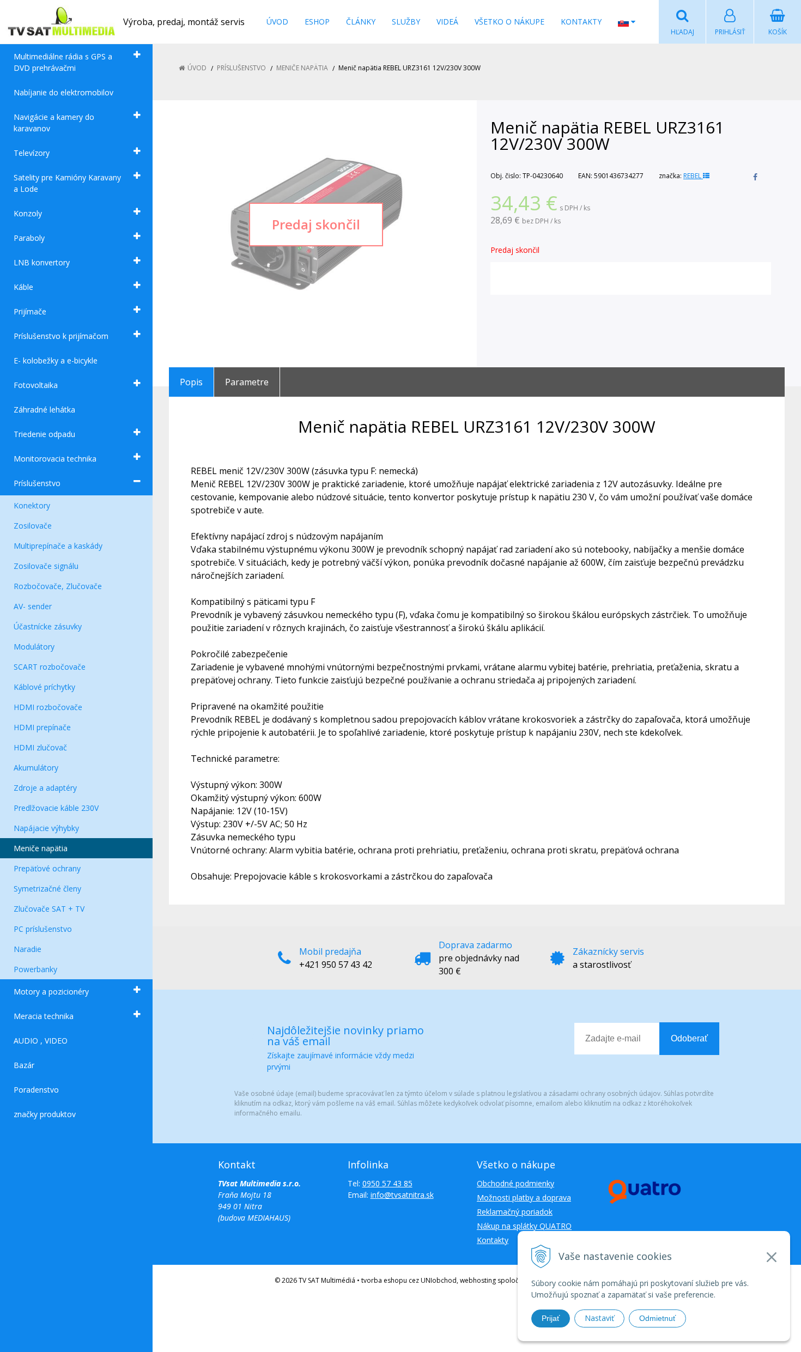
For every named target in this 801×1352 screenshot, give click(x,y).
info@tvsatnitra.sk (402, 1195)
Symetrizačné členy (47, 888)
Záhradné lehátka (44, 409)
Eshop (317, 21)
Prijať (551, 1318)
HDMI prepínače (42, 727)
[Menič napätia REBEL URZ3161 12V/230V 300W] (316, 224)
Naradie (27, 949)
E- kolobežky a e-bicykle (56, 360)
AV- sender (33, 606)
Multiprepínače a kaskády (58, 546)
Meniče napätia (41, 848)
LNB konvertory (42, 262)
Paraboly (29, 238)
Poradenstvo (36, 1089)
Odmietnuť (657, 1318)
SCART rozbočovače (50, 667)
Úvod (277, 21)
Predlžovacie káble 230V (56, 808)
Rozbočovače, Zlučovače (58, 586)
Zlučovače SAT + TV (49, 909)
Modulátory (34, 646)
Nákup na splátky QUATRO (524, 1226)
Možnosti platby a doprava (524, 1197)
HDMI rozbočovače (48, 707)
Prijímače (30, 311)
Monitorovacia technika (55, 458)
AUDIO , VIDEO (41, 1040)
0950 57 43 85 (387, 1183)
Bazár (24, 1065)
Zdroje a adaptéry (45, 788)
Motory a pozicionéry (51, 991)
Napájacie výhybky (46, 828)
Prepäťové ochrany (47, 868)
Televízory (32, 153)
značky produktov (45, 1114)
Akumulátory (36, 767)
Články (360, 21)
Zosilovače (33, 525)
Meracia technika (44, 1016)
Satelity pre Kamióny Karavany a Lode (67, 183)
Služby (406, 21)
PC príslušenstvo (43, 929)
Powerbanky (35, 969)
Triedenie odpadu (44, 434)
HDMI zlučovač (40, 747)
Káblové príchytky (44, 687)
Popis (191, 382)
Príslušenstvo (37, 483)
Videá (447, 21)
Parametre (247, 382)
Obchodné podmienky (515, 1183)
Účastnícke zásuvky (48, 626)
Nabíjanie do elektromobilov (63, 92)
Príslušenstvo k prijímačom (61, 336)
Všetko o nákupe (509, 21)
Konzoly (28, 213)
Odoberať (689, 1038)
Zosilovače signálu (46, 566)
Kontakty (581, 21)
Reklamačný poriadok (515, 1212)
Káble (23, 287)
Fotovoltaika (36, 385)
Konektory (32, 505)
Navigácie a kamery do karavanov (54, 123)
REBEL (693, 175)
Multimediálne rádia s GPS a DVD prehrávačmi (63, 62)
